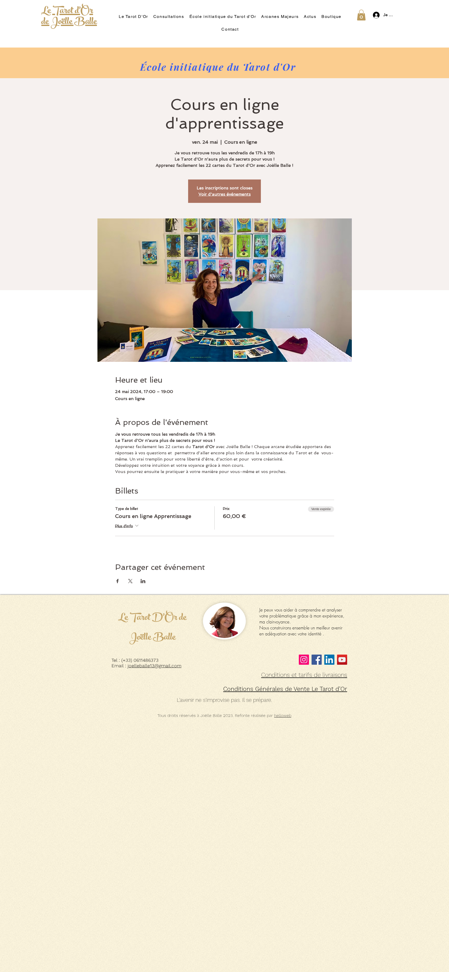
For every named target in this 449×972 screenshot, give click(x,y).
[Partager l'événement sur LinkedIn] (143, 581)
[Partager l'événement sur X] (130, 581)
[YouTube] (342, 660)
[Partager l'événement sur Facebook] (117, 581)
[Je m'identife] (374, 15)
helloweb (282, 715)
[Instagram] (304, 660)
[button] (361, 15)
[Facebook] (317, 660)
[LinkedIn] (329, 660)
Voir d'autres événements (225, 194)
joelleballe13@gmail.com (154, 665)
